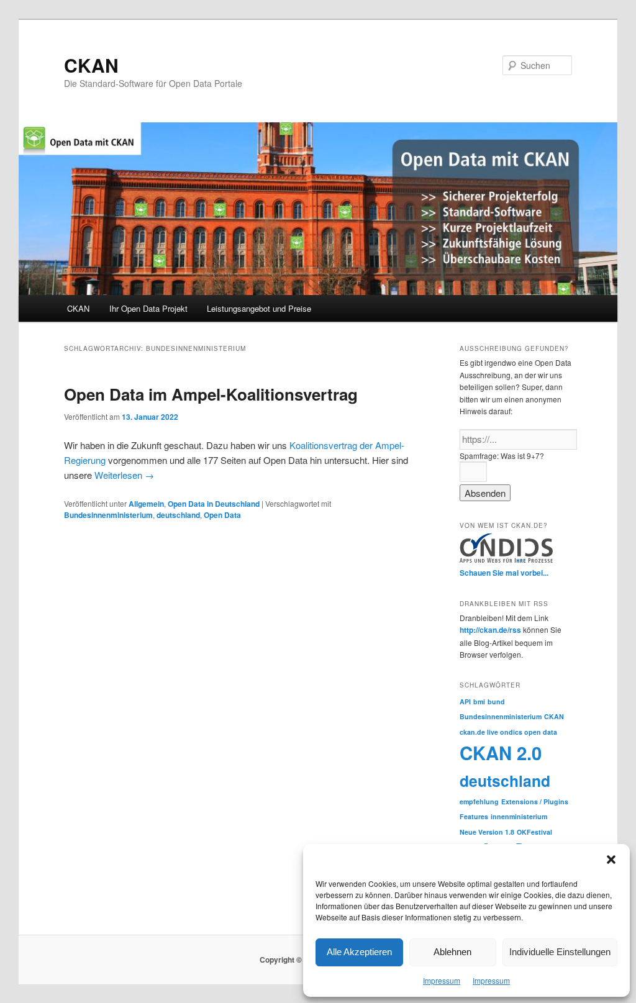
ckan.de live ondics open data (508, 732)
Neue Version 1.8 (487, 832)
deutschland (178, 514)
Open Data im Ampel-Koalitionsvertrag (211, 394)
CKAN (91, 65)
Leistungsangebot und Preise (259, 308)
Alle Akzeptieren (359, 951)
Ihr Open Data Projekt (148, 308)
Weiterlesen (124, 474)
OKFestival (534, 832)
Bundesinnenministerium (108, 514)
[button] (611, 859)
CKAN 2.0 (501, 753)
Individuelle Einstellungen (560, 951)
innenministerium (519, 816)
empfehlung (479, 801)
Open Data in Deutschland (214, 503)
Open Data (222, 514)
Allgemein (146, 503)
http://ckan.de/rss (490, 629)
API (465, 701)
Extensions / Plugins (534, 801)
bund (496, 701)
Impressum (441, 980)
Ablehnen (452, 951)
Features (474, 816)
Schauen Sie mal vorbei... (504, 572)
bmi (479, 701)
